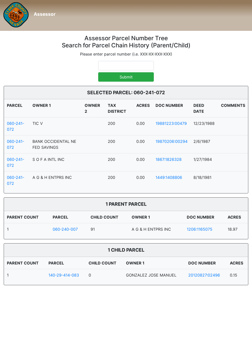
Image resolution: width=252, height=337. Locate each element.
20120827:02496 (204, 275)
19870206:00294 (172, 141)
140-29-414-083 (63, 275)
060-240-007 (65, 229)
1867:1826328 (169, 159)
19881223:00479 (171, 123)
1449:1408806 (169, 177)
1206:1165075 (199, 229)
